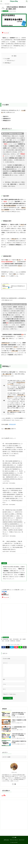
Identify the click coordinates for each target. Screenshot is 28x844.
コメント (5, 662)
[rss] (14, 837)
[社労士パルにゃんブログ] (14, 1)
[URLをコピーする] (25, 647)
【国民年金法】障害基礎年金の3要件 (17, 286)
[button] (3, 647)
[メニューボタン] (1, 1)
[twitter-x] (13, 784)
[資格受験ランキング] (5, 595)
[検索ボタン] (26, 1)
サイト (4, 689)
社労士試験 (7, 640)
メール (4, 684)
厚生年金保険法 (5, 11)
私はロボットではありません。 (10, 694)
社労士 (3, 640)
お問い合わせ (6, 839)
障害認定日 (18, 640)
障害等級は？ (8, 63)
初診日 (11, 639)
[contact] (15, 784)
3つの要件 (7, 58)
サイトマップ (21, 839)
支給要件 (24, 639)
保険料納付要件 (5, 639)
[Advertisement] (14, 83)
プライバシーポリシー (14, 839)
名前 (4, 679)
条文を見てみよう (11, 60)
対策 (20, 639)
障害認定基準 (12, 424)
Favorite (6, 33)
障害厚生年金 (12, 640)
